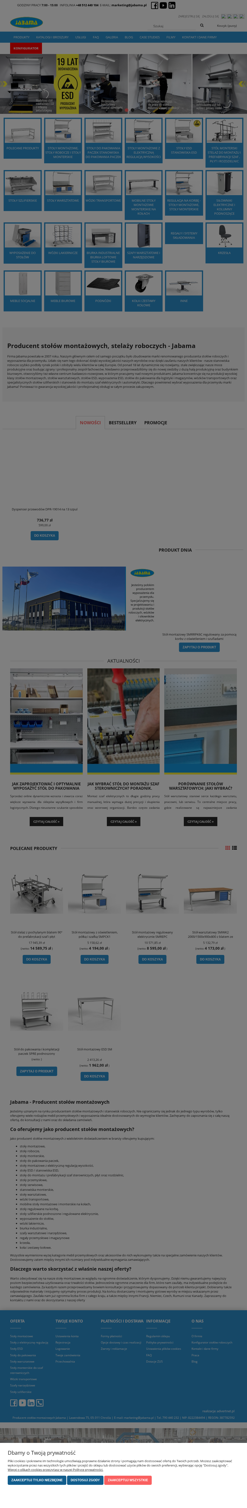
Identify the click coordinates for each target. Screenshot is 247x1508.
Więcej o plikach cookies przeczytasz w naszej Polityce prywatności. (55, 1469)
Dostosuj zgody (85, 1480)
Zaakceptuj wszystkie (128, 1480)
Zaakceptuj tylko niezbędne (37, 1480)
